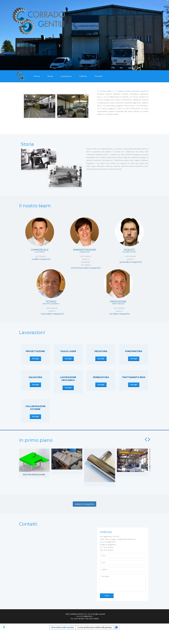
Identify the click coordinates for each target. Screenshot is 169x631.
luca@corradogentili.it (40, 259)
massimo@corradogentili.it (51, 314)
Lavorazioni (66, 76)
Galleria (83, 76)
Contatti (98, 76)
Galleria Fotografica (84, 504)
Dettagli (35, 358)
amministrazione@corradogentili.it (85, 268)
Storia (50, 76)
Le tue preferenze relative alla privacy (95, 627)
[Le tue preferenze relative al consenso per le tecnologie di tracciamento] (4, 627)
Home (37, 76)
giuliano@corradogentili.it (130, 262)
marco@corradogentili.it (119, 314)
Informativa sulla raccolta (62, 627)
